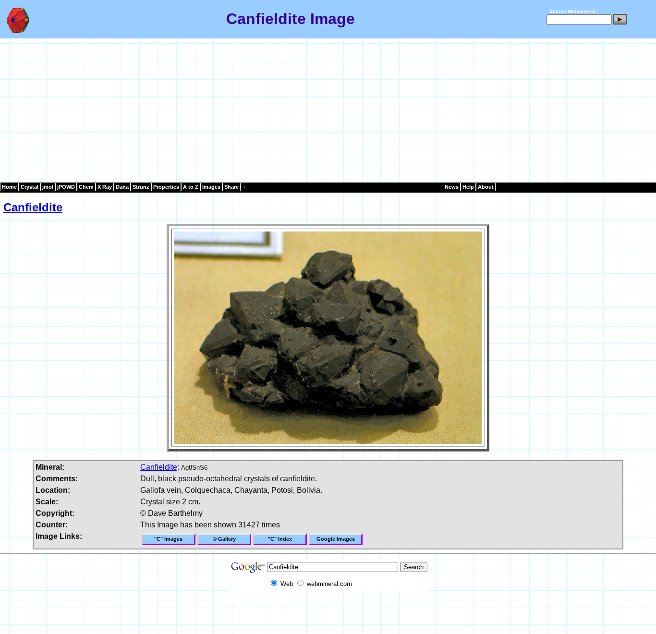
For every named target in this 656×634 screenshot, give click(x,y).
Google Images (335, 539)
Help (468, 187)
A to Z (190, 187)
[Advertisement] (328, 110)
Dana (122, 187)
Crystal (29, 187)
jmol (47, 187)
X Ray (104, 187)
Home (9, 187)
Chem (86, 187)
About (486, 187)
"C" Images (168, 539)
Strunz (141, 187)
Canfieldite (32, 207)
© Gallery (224, 539)
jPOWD (66, 187)
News (452, 187)
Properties (166, 187)
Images (211, 187)
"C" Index (280, 539)
